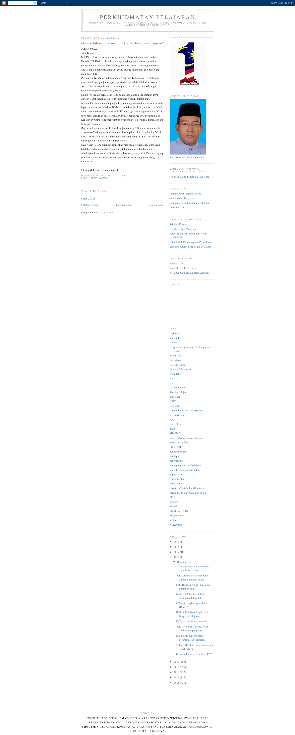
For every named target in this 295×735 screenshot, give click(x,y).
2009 (177, 677)
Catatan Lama (156, 205)
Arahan (173, 342)
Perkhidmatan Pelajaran (147, 16)
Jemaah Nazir (177, 207)
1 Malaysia (176, 333)
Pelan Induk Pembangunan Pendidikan (191, 242)
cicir (172, 378)
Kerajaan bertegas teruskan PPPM (194, 654)
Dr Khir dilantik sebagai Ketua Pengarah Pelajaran (192, 614)
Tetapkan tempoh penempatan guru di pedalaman (192, 568)
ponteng (174, 502)
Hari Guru (175, 405)
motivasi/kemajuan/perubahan (186, 438)
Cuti (172, 383)
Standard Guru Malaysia (183, 229)
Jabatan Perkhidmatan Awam (185, 193)
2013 (177, 557)
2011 (177, 667)
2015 (177, 547)
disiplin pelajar (178, 392)
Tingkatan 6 (176, 515)
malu (172, 428)
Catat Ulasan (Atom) (103, 212)
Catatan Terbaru (90, 205)
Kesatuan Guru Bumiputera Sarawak (189, 272)
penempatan (176, 460)
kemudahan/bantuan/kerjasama (186, 410)
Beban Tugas (177, 355)
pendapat (175, 456)
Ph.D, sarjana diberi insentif (191, 621)
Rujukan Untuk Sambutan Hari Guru (189, 176)
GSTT (173, 401)
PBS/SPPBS (176, 447)
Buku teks (175, 374)
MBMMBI (175, 433)
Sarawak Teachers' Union (183, 268)
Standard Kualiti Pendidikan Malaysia (190, 246)
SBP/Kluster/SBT (179, 511)
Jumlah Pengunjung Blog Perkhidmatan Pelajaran (190, 637)
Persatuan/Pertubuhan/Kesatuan (187, 488)
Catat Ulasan (88, 198)
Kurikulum (175, 424)
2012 (177, 661)
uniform (174, 520)
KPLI (172, 419)
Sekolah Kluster (178, 224)
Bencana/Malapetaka (181, 369)
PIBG (172, 497)
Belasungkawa (177, 364)
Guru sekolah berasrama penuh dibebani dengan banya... (192, 577)
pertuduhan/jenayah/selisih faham (188, 492)
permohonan (176, 483)
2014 (177, 552)
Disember (182, 562)
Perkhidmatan (100, 178)
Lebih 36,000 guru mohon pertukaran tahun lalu (190, 596)
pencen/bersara (178, 451)
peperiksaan (176, 474)
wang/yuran (176, 524)
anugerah (175, 338)
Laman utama (123, 205)
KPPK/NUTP (176, 263)
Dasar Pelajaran (178, 387)
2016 (177, 541)
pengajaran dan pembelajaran (185, 465)
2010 (177, 672)
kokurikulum (177, 415)
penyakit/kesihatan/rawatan (185, 470)
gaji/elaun (175, 396)
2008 (177, 682)
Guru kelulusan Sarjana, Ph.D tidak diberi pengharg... (192, 628)
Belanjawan (176, 360)
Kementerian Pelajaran (182, 198)
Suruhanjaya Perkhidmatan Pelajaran (190, 203)
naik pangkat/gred (179, 442)
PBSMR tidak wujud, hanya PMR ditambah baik (194, 587)
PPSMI (173, 506)
